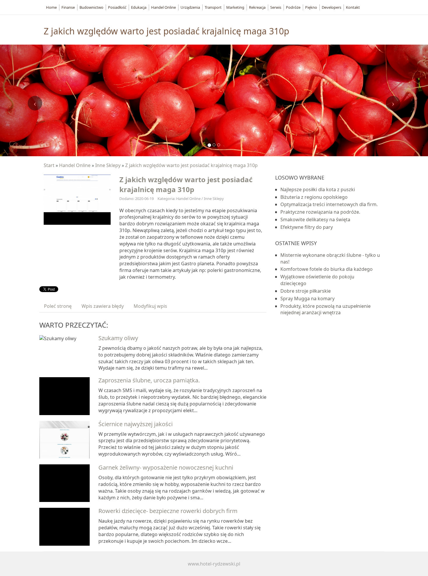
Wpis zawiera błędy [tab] (103, 306)
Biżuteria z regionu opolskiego (314, 197)
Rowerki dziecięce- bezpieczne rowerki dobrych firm (168, 511)
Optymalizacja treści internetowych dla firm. (329, 204)
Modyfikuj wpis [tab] (150, 306)
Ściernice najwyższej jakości (135, 424)
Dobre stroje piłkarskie (305, 291)
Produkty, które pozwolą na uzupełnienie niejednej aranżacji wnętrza (325, 309)
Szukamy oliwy (118, 338)
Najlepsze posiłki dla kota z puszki (317, 189)
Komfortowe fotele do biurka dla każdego (326, 269)
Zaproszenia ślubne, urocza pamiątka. (149, 380)
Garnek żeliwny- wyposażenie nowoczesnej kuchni (165, 467)
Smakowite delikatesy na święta (315, 219)
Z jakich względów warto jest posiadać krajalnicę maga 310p (191, 165)
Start (49, 165)
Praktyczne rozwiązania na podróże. (320, 212)
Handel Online (75, 165)
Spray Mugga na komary (307, 298)
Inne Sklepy (108, 165)
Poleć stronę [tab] (58, 306)
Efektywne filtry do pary (306, 227)
